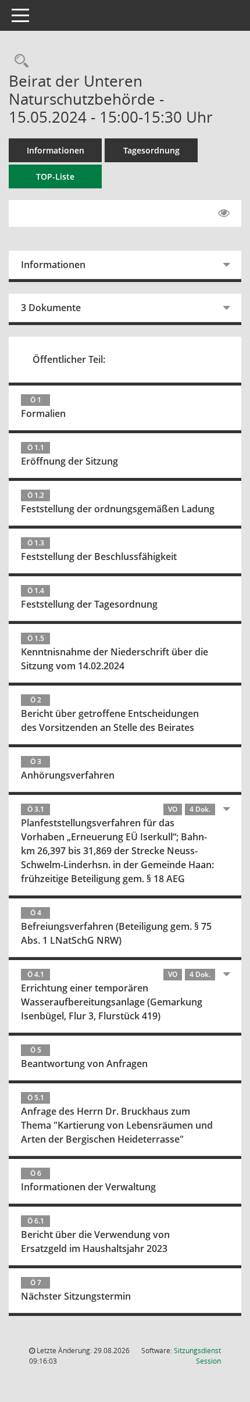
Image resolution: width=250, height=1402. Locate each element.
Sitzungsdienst (197, 1356)
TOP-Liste (55, 176)
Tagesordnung (151, 150)
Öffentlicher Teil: (69, 359)
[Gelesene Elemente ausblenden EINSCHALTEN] (223, 213)
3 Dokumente (51, 307)
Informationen (55, 150)
